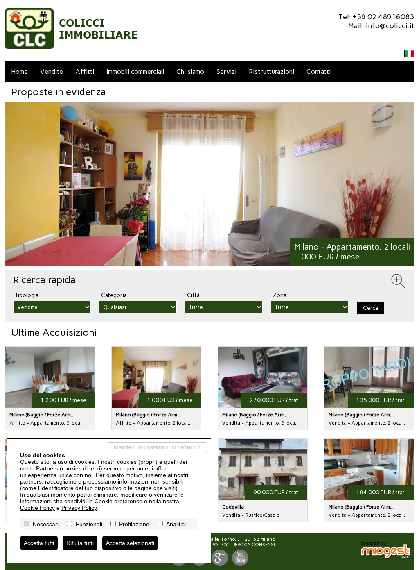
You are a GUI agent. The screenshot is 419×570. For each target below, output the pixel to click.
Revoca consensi (253, 544)
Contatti (318, 71)
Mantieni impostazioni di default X (157, 447)
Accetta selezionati (130, 543)
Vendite (51, 71)
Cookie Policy (37, 507)
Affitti (84, 71)
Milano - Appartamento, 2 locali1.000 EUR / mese (352, 251)
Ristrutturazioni (271, 71)
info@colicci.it (390, 25)
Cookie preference (118, 501)
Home (19, 71)
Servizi (226, 71)
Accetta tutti (39, 543)
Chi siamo (190, 71)
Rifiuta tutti (80, 543)
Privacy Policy (79, 507)
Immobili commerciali (135, 71)
